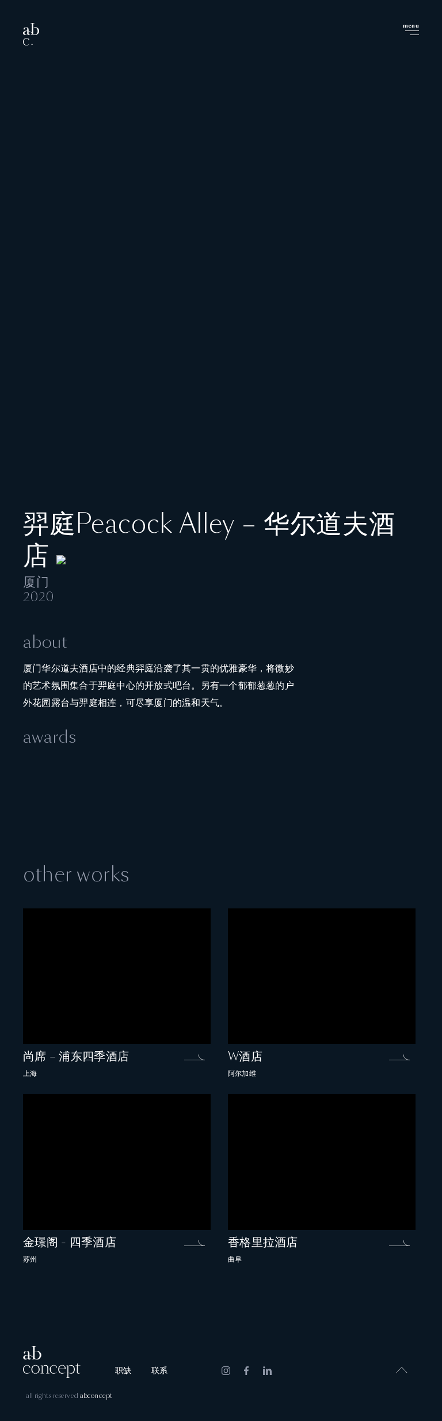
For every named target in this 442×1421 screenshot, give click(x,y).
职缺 (123, 1371)
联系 (159, 1371)
